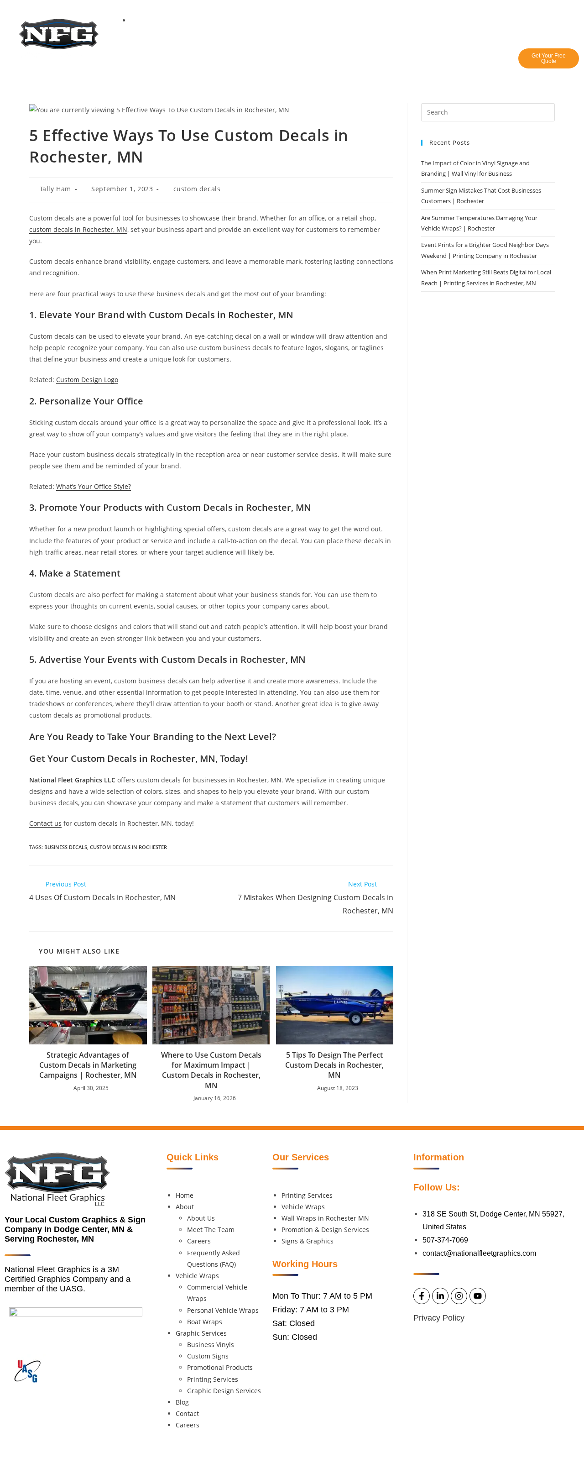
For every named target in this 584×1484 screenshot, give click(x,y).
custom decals (197, 188)
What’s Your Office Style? (93, 486)
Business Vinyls (210, 1344)
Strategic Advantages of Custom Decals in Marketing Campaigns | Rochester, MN (88, 1065)
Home (162, 62)
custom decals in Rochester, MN (78, 229)
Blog (388, 62)
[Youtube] (570, 13)
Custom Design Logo (87, 379)
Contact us (45, 823)
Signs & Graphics (308, 1241)
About (199, 62)
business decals (65, 847)
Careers (467, 62)
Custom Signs (208, 1356)
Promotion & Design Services (325, 1229)
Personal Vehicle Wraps (223, 1310)
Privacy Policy (438, 1317)
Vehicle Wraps (255, 62)
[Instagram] (551, 13)
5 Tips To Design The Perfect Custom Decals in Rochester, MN (334, 1065)
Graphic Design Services (224, 1390)
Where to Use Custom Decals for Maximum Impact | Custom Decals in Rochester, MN (211, 1070)
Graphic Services (330, 62)
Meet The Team (211, 1229)
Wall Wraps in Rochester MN (325, 1218)
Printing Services (212, 1379)
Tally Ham (55, 188)
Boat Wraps (204, 1321)
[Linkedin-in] (532, 13)
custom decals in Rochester (128, 847)
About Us (201, 1218)
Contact (424, 62)
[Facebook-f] (514, 13)
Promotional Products (220, 1367)
